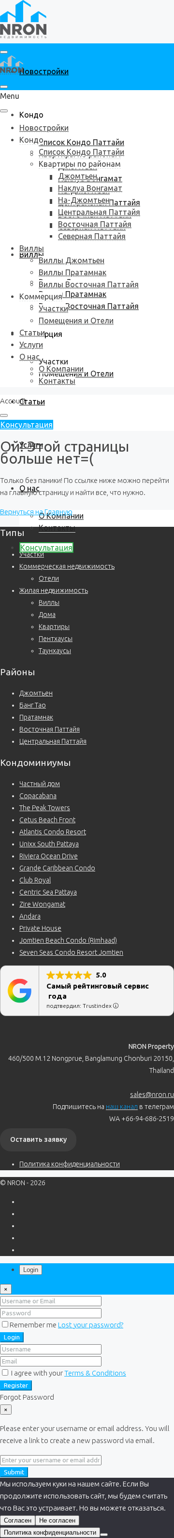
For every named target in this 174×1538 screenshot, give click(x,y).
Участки (53, 361)
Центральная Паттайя (99, 212)
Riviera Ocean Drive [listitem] (48, 856)
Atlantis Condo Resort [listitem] (52, 832)
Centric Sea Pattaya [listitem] (48, 892)
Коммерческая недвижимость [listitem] (67, 566)
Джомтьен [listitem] (36, 693)
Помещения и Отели (76, 320)
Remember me (34, 1325)
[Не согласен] (104, 1534)
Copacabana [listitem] (38, 796)
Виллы (31, 248)
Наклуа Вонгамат (90, 188)
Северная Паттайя (92, 236)
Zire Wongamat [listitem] (42, 904)
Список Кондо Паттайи (81, 142)
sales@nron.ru (152, 1094)
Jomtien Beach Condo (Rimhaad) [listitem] (68, 940)
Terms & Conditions (95, 1373)
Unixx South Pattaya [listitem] (49, 844)
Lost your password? (90, 1325)
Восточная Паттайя (94, 224)
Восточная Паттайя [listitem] (49, 729)
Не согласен (57, 1520)
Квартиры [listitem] (54, 626)
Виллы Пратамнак (72, 294)
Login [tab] (30, 1269)
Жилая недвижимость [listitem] (53, 590)
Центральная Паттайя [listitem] (53, 741)
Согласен (17, 1520)
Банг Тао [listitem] (32, 705)
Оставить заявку (38, 1139)
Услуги (31, 344)
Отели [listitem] (49, 578)
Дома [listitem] (47, 614)
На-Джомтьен (84, 200)
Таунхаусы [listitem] (55, 651)
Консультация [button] (26, 424)
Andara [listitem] (30, 916)
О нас (29, 356)
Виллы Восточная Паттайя (89, 306)
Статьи (32, 401)
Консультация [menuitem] (46, 547)
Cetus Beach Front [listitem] (47, 820)
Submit (14, 1472)
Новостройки (44, 71)
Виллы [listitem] (49, 602)
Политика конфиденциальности (69, 1164)
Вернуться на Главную (36, 512)
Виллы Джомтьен (71, 260)
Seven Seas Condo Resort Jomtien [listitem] (71, 952)
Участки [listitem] (31, 554)
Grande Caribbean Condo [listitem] (57, 868)
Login (12, 1337)
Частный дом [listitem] (39, 784)
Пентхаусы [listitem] (55, 638)
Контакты (57, 527)
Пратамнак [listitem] (36, 717)
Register (16, 1385)
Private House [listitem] (40, 928)
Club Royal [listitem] (35, 880)
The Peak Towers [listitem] (44, 808)
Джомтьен (77, 176)
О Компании (61, 515)
